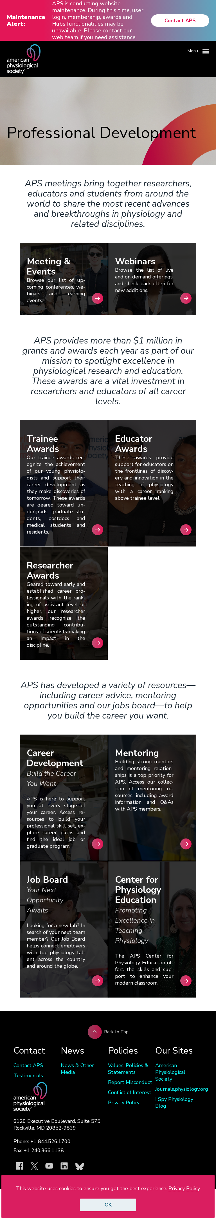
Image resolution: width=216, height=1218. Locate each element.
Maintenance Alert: (26, 20)
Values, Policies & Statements (128, 1069)
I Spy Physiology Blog (174, 1102)
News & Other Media (77, 1069)
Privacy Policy (124, 1102)
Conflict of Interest (129, 1092)
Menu (193, 51)
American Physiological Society (170, 1072)
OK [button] (108, 1204)
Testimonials (28, 1075)
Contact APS (180, 20)
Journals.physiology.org (178, 1089)
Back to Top (116, 1032)
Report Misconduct (130, 1082)
